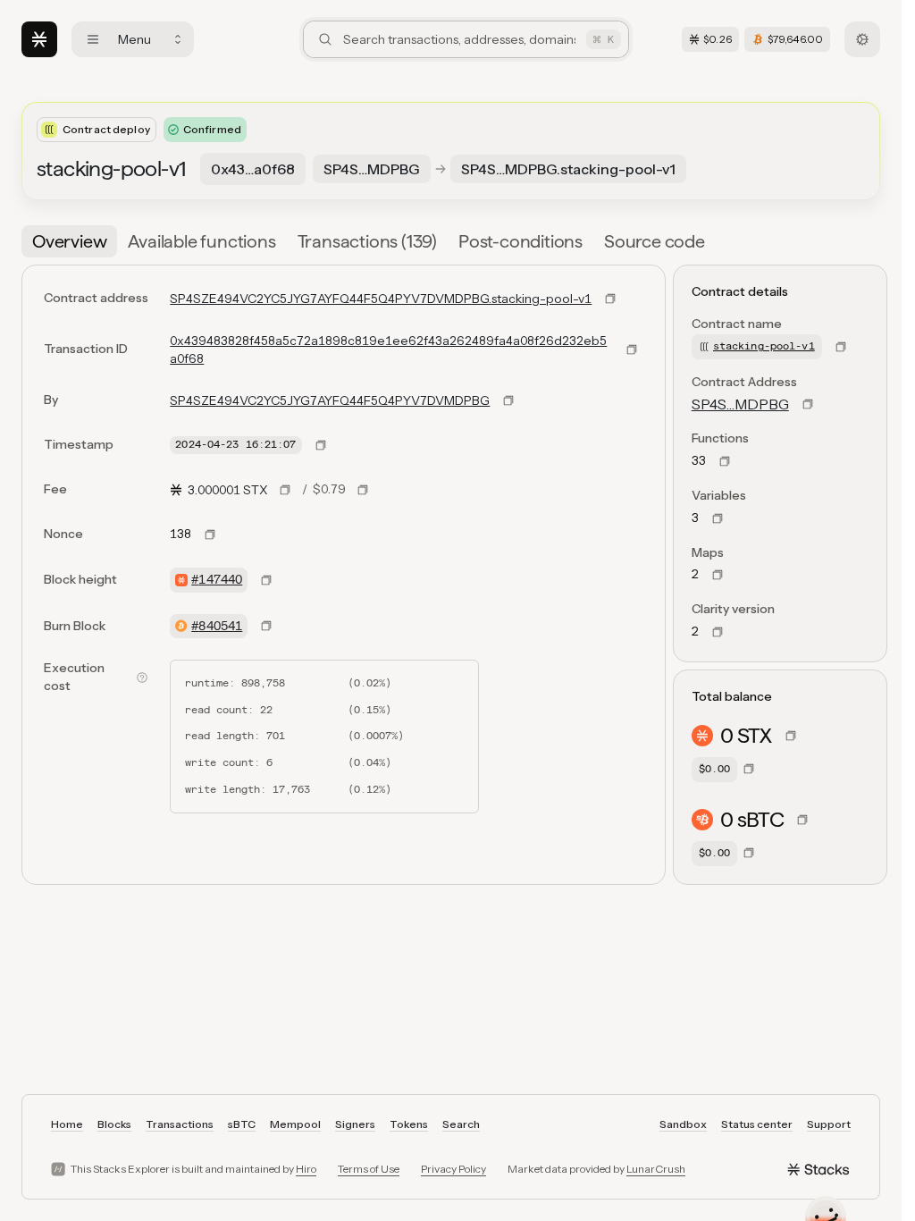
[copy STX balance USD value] (748, 768)
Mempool (295, 1124)
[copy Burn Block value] (266, 625)
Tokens (409, 1124)
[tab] (69, 241)
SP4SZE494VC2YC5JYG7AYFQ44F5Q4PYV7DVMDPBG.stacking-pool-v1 (381, 299)
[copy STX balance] (790, 735)
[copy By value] (508, 400)
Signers (355, 1124)
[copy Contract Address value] (807, 404)
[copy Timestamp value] (320, 445)
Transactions (180, 1124)
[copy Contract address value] (610, 298)
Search (461, 1124)
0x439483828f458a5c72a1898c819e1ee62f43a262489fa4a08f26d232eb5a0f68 (388, 349)
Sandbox (683, 1124)
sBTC (242, 1124)
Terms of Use (368, 1168)
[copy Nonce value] (210, 534)
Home (67, 1124)
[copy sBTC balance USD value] (748, 852)
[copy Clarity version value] (717, 632)
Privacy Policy (453, 1168)
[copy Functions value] (724, 461)
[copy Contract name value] (840, 346)
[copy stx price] (285, 489)
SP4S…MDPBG (740, 404)
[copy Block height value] (266, 580)
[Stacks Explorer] (39, 39)
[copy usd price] (362, 489)
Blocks (114, 1124)
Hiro (306, 1168)
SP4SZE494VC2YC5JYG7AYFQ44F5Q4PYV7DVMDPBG (330, 400)
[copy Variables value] (717, 518)
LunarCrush (655, 1168)
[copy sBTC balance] (802, 819)
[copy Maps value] (717, 574)
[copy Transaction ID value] (631, 349)
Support (829, 1124)
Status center (757, 1124)
